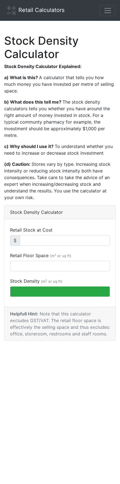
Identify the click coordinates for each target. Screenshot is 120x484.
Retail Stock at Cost (31, 230)
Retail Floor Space (40, 255)
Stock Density (36, 281)
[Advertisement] (60, 422)
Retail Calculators (41, 10)
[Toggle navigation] (108, 10)
